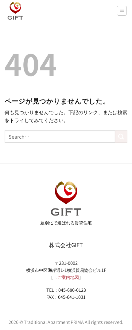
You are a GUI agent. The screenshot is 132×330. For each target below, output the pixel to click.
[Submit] (121, 136)
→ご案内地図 (66, 277)
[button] (122, 11)
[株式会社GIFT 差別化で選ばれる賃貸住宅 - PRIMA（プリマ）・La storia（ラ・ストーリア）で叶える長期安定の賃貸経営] (15, 10)
